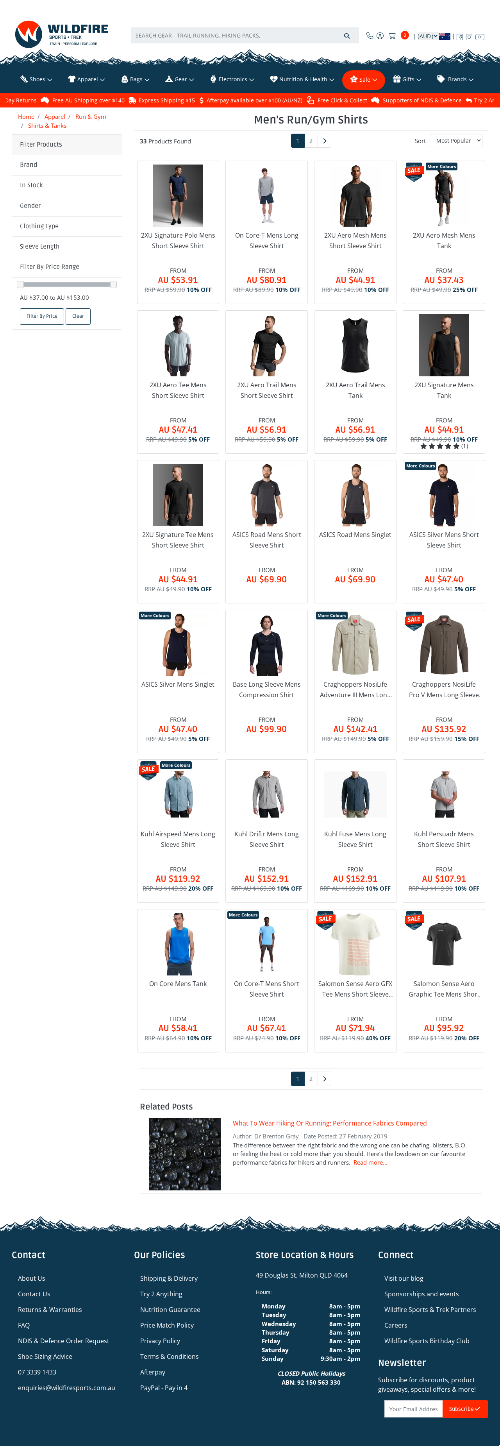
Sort (420, 141)
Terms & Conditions (169, 1356)
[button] (67, 165)
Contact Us (34, 1294)
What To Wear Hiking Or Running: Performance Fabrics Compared (330, 1123)
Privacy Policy (160, 1341)
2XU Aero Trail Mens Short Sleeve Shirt (266, 390)
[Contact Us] (370, 35)
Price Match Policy (167, 1325)
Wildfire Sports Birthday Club (427, 1341)
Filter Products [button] (41, 145)
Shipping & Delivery (169, 1278)
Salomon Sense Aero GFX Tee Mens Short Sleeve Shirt (355, 989)
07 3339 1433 (37, 1372)
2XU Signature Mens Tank (444, 390)
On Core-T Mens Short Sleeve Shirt (266, 989)
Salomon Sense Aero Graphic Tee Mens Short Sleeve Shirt (444, 989)
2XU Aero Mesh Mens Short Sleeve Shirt (355, 240)
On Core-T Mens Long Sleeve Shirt (266, 240)
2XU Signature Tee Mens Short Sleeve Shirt (178, 539)
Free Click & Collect (342, 100)
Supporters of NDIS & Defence (422, 100)
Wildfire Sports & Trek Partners (430, 1309)
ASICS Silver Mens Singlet (177, 684)
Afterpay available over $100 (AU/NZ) (254, 100)
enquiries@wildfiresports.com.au (66, 1387)
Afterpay (152, 1372)
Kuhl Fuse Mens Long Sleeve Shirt (355, 839)
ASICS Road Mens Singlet (355, 534)
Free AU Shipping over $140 (88, 100)
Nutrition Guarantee (170, 1309)
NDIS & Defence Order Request (63, 1341)
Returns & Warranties (50, 1309)
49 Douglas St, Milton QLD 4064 (302, 1275)
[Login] (380, 35)
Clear (78, 316)
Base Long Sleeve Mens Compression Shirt (267, 689)
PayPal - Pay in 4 (164, 1387)
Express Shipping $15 (167, 100)
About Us (31, 1278)
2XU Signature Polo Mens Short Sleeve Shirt (178, 240)
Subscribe (462, 1409)
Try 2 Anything (161, 1294)
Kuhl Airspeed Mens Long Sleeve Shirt (178, 839)
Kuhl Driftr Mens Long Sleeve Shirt (266, 839)
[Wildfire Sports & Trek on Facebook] (459, 35)
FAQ (24, 1325)
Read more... (371, 1162)
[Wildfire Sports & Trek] (62, 34)
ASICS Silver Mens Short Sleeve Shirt (444, 539)
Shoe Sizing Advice (45, 1356)
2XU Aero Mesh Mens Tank (444, 240)
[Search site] (347, 35)
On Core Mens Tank (178, 983)
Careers (395, 1325)
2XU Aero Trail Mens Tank (355, 390)
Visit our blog (403, 1278)
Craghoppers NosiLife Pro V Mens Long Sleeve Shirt (444, 690)
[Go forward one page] (324, 141)
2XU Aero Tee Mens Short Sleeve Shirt (178, 390)
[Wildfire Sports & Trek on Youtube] (480, 35)
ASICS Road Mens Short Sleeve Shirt (266, 539)
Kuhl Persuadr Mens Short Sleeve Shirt (444, 839)
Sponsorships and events (421, 1294)
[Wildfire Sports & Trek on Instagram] (469, 35)
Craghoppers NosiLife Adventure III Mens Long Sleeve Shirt (355, 690)
